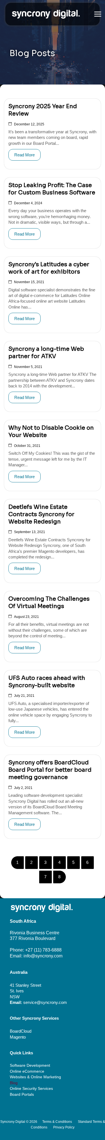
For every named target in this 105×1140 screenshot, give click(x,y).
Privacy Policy (63, 1127)
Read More (24, 154)
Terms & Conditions (57, 1122)
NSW (15, 997)
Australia (18, 972)
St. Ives (17, 991)
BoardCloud (20, 1031)
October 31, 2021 (27, 445)
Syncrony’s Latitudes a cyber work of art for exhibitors (48, 268)
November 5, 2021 (28, 367)
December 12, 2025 (29, 124)
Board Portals (22, 1094)
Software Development (30, 1065)
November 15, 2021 (29, 282)
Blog (14, 1083)
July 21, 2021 (24, 695)
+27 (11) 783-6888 (43, 950)
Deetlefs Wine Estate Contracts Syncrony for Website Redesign (41, 514)
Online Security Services (31, 1088)
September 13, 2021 (29, 532)
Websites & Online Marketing (35, 1077)
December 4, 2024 (28, 203)
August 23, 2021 (26, 616)
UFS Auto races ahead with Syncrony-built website (46, 682)
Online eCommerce (27, 1071)
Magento (18, 1037)
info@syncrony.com (43, 955)
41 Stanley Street (25, 985)
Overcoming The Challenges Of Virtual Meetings (49, 602)
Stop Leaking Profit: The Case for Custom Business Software (51, 189)
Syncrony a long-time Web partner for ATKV (46, 352)
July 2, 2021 (23, 787)
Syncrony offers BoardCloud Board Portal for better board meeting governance (50, 770)
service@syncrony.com (45, 1002)
